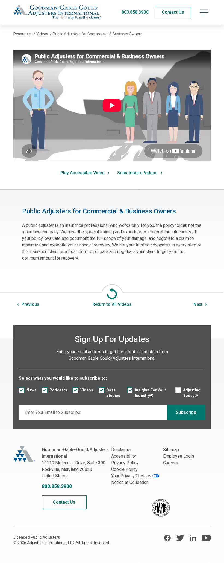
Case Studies (113, 393)
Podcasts (58, 390)
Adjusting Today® (192, 393)
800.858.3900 (135, 12)
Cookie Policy (124, 469)
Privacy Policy (124, 462)
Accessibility (123, 456)
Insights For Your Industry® (150, 393)
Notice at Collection (130, 482)
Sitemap (171, 449)
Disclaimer (121, 449)
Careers (170, 462)
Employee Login (178, 456)
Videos (86, 390)
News (31, 390)
